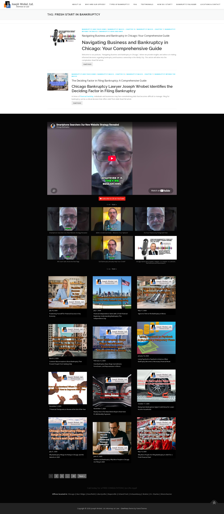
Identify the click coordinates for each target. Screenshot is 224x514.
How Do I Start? (164, 4)
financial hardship (86, 96)
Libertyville (101, 494)
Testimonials (147, 4)
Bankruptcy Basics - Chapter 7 (150, 29)
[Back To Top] (214, 503)
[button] (114, 204)
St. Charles (154, 494)
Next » (82, 476)
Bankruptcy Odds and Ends (111, 31)
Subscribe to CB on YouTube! (113, 198)
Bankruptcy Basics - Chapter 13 (121, 29)
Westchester (166, 494)
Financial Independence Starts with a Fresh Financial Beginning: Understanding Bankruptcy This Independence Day (111, 316)
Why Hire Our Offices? (95, 4)
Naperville (112, 494)
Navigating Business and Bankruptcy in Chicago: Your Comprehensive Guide (125, 35)
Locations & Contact (210, 4)
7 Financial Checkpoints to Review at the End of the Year (67, 409)
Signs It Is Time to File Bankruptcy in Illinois (152, 314)
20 (74, 476)
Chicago (71, 494)
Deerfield (91, 494)
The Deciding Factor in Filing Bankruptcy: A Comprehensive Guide (109, 80)
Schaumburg (135, 494)
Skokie (145, 494)
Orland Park (123, 494)
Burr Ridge (81, 494)
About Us (76, 4)
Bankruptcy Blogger (186, 4)
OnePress (124, 508)
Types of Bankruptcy (119, 4)
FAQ (135, 4)
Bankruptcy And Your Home (94, 29)
